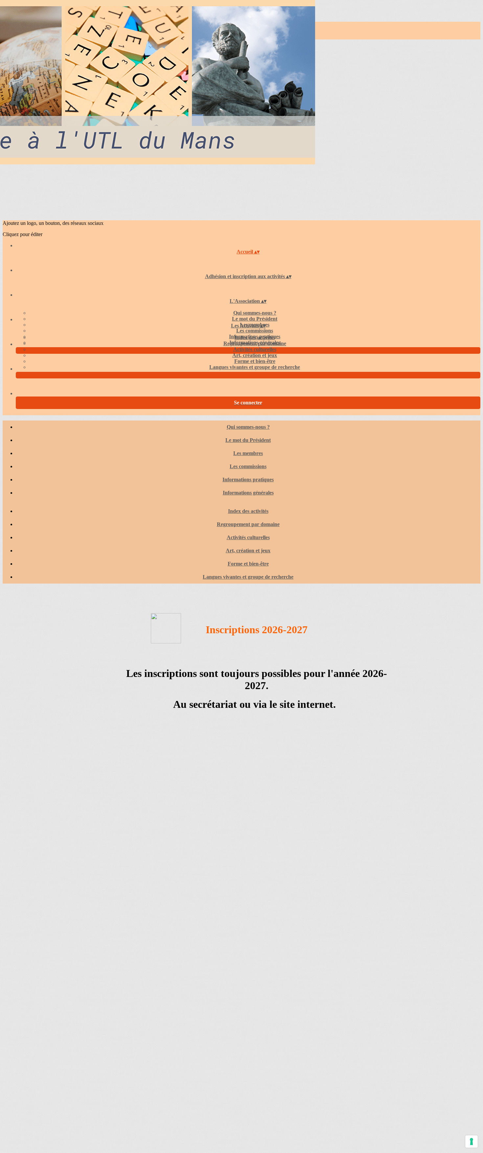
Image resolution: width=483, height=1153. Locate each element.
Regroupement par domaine (254, 343)
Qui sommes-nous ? (254, 313)
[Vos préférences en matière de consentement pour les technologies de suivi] (471, 1141)
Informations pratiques (248, 479)
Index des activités (255, 337)
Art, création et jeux (254, 355)
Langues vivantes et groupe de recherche (254, 367)
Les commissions (254, 330)
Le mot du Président (254, 319)
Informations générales (248, 492)
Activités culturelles (254, 349)
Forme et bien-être (254, 361)
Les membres (248, 453)
